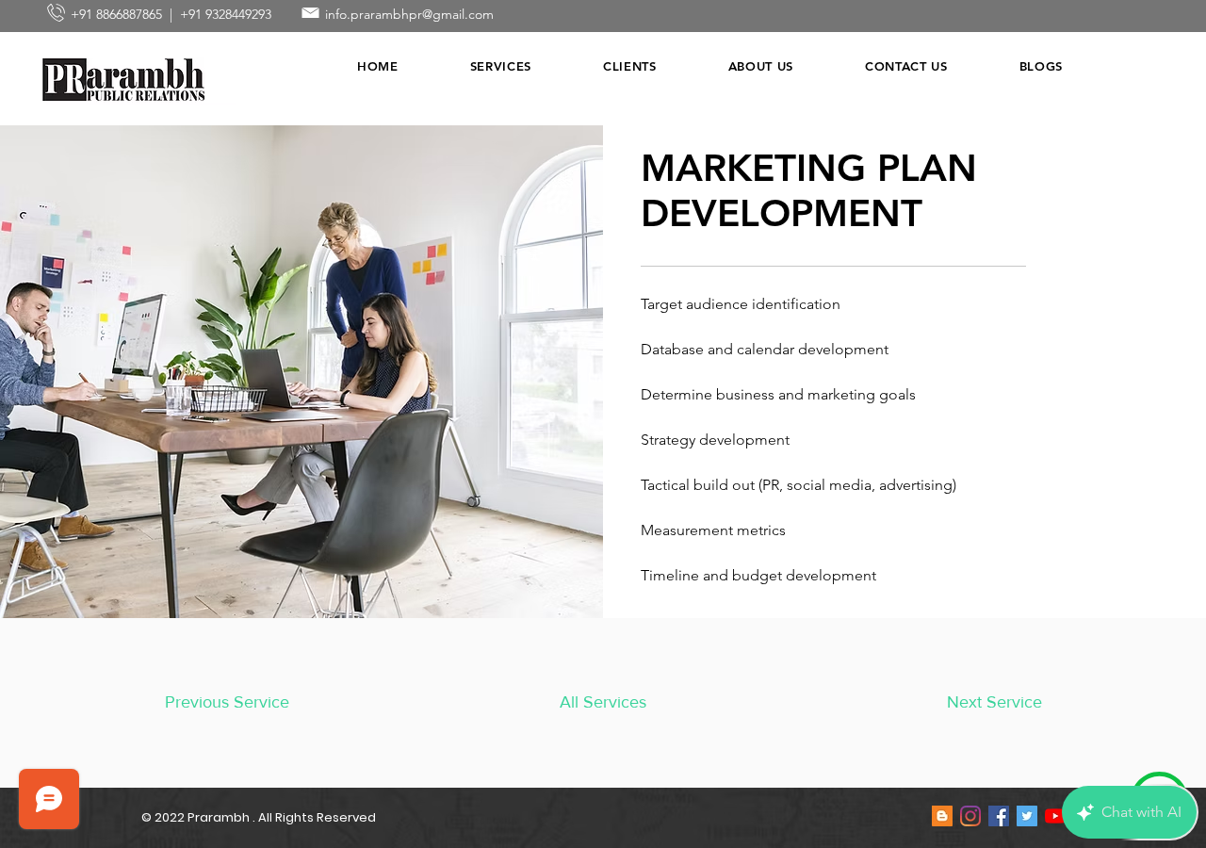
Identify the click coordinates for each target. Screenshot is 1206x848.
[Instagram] (970, 816)
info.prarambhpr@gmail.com (409, 14)
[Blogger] (942, 816)
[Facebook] (998, 816)
